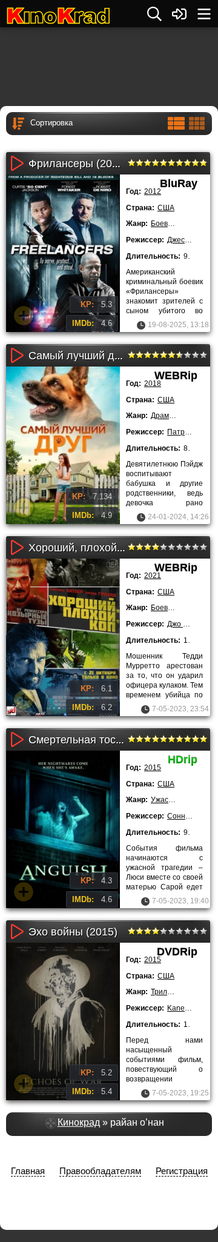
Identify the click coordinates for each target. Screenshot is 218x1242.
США (165, 208)
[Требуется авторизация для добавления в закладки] (23, 315)
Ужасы (162, 799)
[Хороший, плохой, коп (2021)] (63, 637)
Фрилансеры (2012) (78, 164)
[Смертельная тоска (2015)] (63, 829)
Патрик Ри (185, 432)
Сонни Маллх (190, 816)
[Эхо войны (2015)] (63, 1021)
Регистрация (182, 1171)
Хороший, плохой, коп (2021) (101, 548)
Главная (28, 1171)
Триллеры (168, 992)
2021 (152, 575)
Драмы (162, 415)
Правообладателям (100, 1171)
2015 (152, 767)
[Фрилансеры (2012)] (63, 253)
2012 (152, 191)
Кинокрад (79, 1122)
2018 (152, 383)
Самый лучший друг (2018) (96, 356)
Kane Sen (183, 1008)
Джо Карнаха (189, 624)
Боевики (165, 223)
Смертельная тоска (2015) (94, 740)
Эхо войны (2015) (72, 932)
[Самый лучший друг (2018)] (63, 445)
